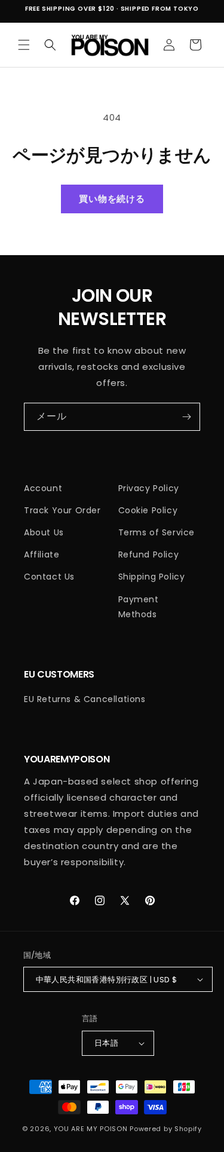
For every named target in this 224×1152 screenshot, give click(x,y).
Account (43, 488)
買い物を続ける (112, 198)
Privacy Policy (148, 488)
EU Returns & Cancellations (85, 699)
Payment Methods (138, 606)
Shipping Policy (151, 577)
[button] (24, 45)
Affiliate (41, 554)
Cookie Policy (148, 510)
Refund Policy (148, 554)
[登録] (186, 417)
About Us (44, 532)
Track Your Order (62, 510)
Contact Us (49, 577)
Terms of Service (156, 532)
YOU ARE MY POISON (91, 1128)
